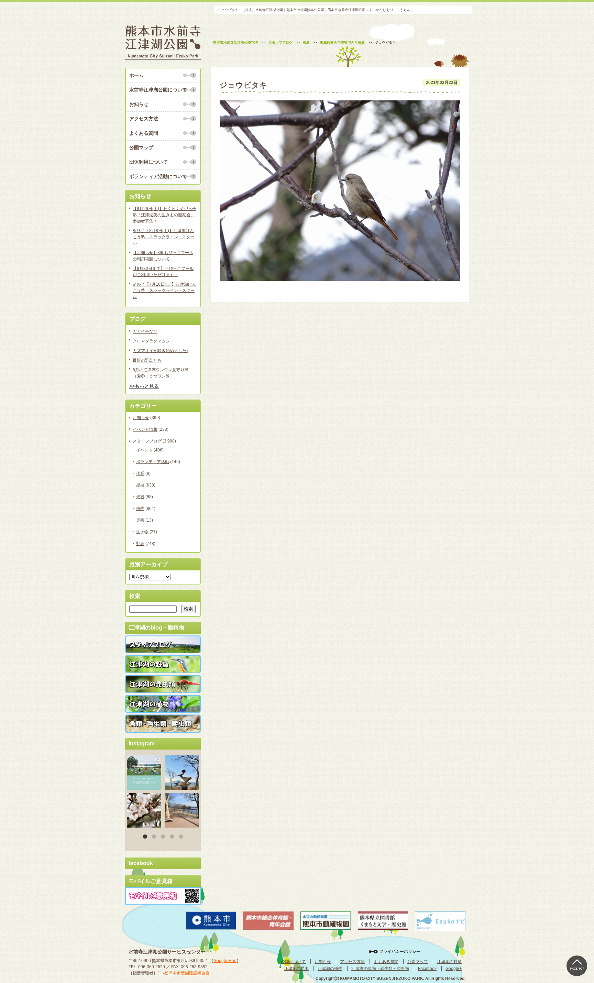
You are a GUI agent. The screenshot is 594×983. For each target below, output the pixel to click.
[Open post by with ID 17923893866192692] (182, 772)
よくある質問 (143, 133)
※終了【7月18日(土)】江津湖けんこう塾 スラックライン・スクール (164, 290)
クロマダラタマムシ (151, 341)
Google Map (224, 960)
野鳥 (140, 543)
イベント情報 (145, 429)
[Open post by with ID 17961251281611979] (144, 772)
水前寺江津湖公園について (158, 89)
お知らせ (138, 104)
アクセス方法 (143, 118)
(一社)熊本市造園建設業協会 (183, 973)
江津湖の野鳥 (449, 961)
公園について (293, 961)
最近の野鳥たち (147, 360)
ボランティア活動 (152, 461)
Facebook (427, 968)
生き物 (142, 531)
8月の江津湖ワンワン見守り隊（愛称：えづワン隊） (161, 373)
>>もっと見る (144, 386)
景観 (140, 496)
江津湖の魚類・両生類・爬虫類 (380, 968)
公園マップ (141, 147)
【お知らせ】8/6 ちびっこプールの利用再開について (163, 255)
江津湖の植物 (330, 968)
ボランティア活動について (158, 176)
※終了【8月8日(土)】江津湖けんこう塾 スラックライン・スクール (164, 236)
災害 (140, 520)
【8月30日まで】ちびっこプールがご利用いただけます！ (163, 271)
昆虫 (140, 485)
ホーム (136, 75)
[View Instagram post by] (157, 786)
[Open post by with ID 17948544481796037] (144, 810)
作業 (140, 473)
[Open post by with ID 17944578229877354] (182, 810)
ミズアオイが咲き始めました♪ (160, 350)
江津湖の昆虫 (296, 968)
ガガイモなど (145, 331)
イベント (144, 450)
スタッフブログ (147, 441)
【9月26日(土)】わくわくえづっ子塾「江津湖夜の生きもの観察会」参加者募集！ (164, 214)
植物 (140, 508)
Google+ (454, 968)
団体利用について (148, 162)
